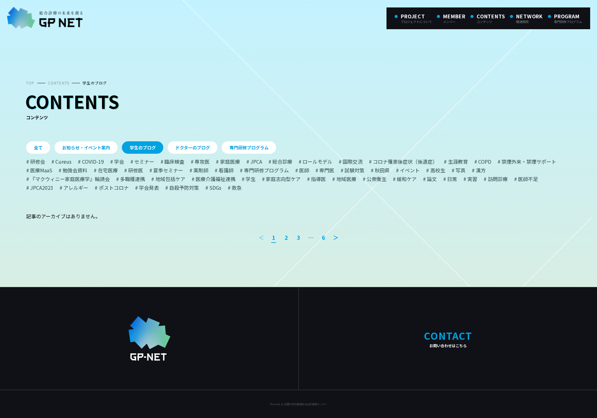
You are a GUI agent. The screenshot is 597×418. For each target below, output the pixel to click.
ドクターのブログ (192, 147)
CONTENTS (59, 82)
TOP (30, 82)
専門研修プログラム (249, 147)
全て (38, 147)
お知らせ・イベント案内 (86, 147)
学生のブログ (94, 82)
